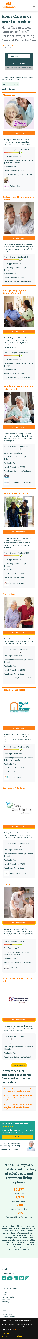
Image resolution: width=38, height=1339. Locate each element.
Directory (5, 1302)
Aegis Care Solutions (14, 788)
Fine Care (7, 884)
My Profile (6, 1299)
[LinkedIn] (15, 1278)
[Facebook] (4, 1278)
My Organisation (8, 1297)
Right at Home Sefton (14, 689)
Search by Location (19, 63)
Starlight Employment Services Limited (15, 292)
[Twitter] (21, 1278)
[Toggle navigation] (34, 6)
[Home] (9, 5)
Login (4, 1295)
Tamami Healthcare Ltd (15, 493)
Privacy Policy (7, 1314)
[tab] (19, 63)
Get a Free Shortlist (17, 1137)
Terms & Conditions (9, 1316)
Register (5, 1292)
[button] (10, 84)
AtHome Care (10, 94)
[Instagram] (27, 1278)
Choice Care (9, 594)
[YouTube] (10, 1278)
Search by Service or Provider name (19, 68)
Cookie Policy (16, 1329)
